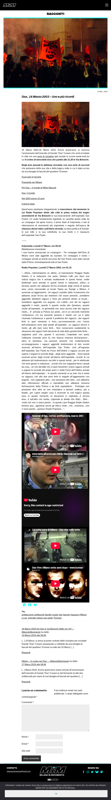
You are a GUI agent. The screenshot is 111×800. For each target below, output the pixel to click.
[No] (107, 791)
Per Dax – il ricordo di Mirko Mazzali (39, 188)
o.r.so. (24, 618)
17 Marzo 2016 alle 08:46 (34, 664)
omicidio (32, 618)
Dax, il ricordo (28, 193)
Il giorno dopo (28, 204)
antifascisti (39, 615)
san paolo (48, 618)
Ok (56, 794)
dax (61, 615)
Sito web (26, 751)
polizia (40, 618)
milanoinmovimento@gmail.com (18, 771)
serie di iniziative (45, 156)
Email (25, 744)
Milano (83, 615)
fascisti (66, 615)
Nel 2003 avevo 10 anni (33, 198)
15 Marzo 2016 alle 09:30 (34, 635)
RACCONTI (55, 14)
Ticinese (57, 618)
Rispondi (26, 652)
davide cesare (51, 615)
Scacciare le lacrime (31, 177)
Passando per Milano (32, 182)
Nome (25, 737)
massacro (75, 615)
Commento (28, 702)
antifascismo (28, 615)
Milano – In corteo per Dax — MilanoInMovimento (45, 661)
